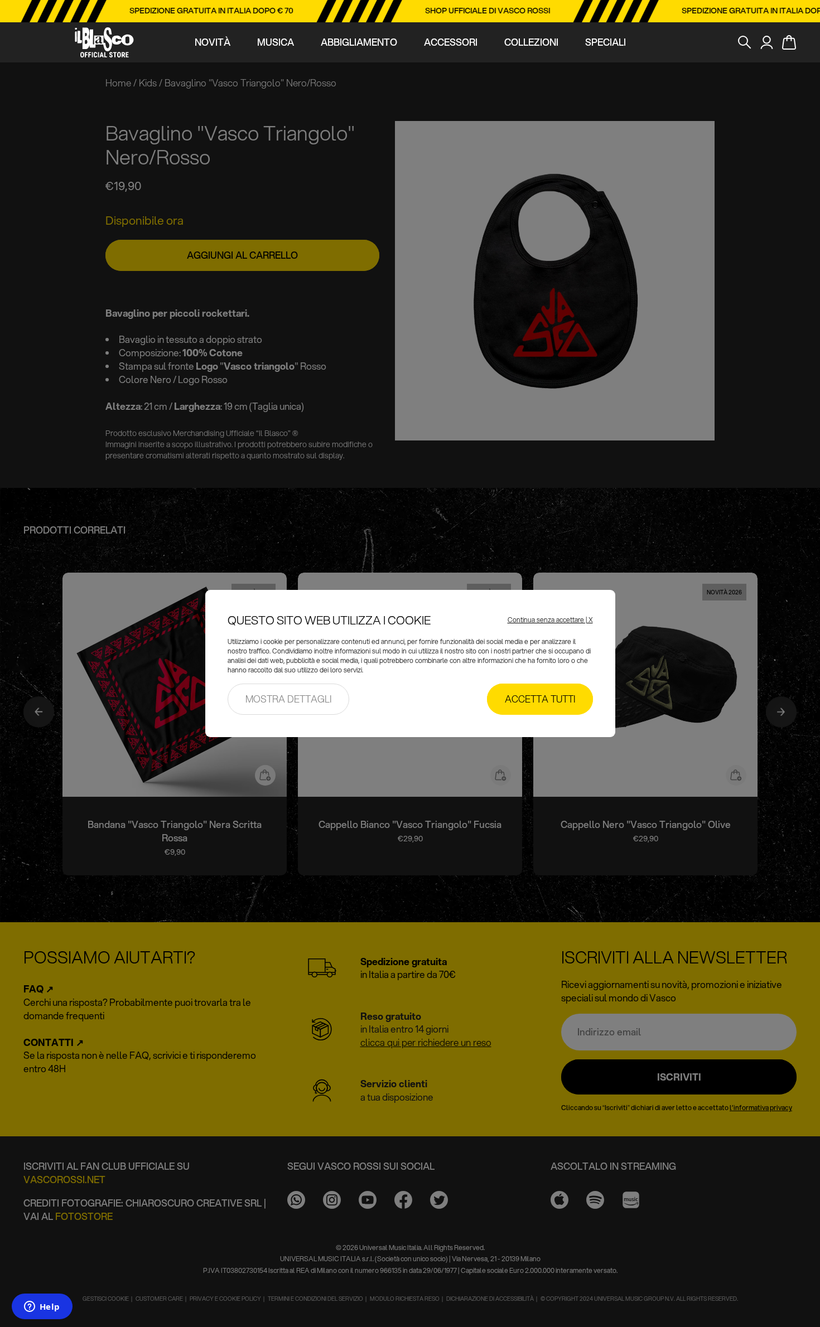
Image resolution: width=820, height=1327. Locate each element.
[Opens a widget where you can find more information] (42, 1307)
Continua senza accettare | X (550, 620)
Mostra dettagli (288, 699)
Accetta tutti (540, 699)
